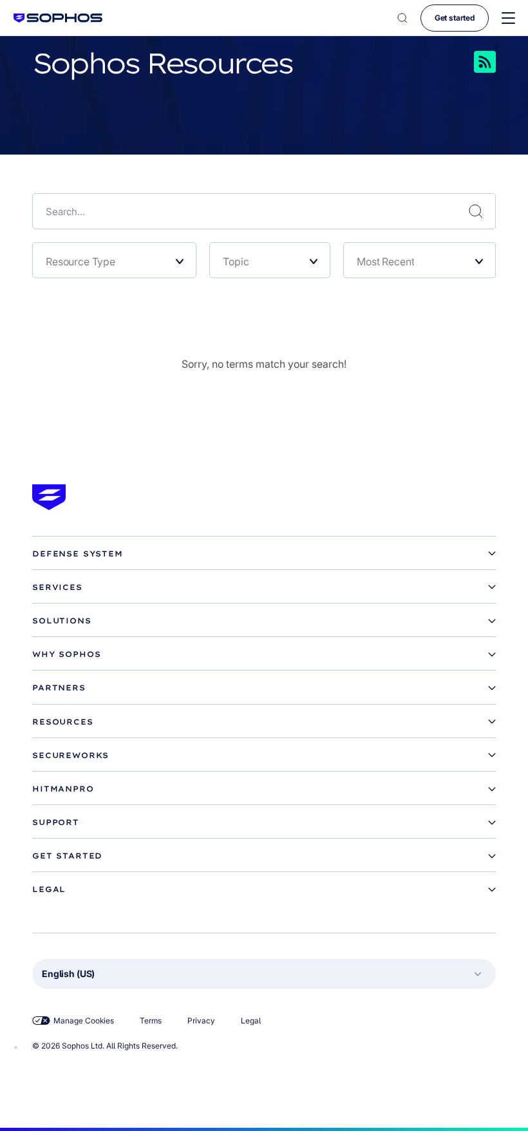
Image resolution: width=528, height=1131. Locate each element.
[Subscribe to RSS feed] (467, 62)
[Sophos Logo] (58, 18)
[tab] (264, 554)
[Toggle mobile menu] (508, 18)
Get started (455, 18)
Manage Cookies (83, 1020)
